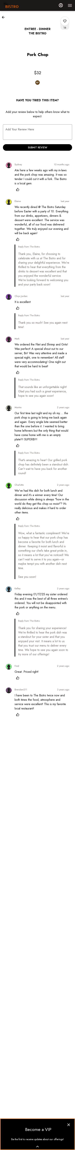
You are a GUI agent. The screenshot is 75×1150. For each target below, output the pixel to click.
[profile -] (61, 5)
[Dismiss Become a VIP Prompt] (68, 1124)
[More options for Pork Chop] (64, 21)
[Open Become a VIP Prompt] (37, 1146)
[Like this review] (19, 189)
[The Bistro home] (19, 5)
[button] (4, 17)
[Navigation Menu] (70, 5)
